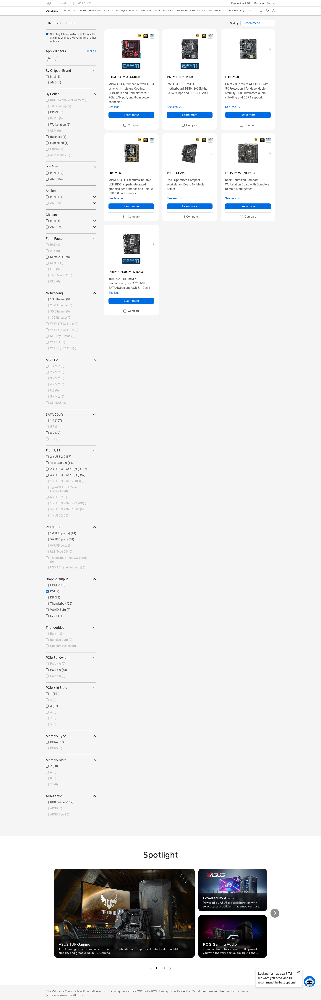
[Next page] (170, 968)
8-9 (48, 432)
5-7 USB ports (55, 538)
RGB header (53, 801)
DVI (48, 590)
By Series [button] (52, 94)
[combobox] (257, 23)
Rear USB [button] (53, 527)
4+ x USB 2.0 (54, 462)
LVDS (49, 615)
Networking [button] (54, 293)
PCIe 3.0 (51, 669)
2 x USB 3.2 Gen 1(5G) (60, 468)
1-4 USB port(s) (56, 532)
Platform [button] (52, 167)
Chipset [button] (51, 215)
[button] (271, 3)
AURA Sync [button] (54, 796)
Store (67, 10)
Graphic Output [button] (57, 579)
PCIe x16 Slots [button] (56, 688)
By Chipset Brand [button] (58, 71)
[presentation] (271, 23)
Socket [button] (51, 191)
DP (48, 596)
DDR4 (49, 741)
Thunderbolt (54, 602)
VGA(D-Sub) (53, 609)
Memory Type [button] (56, 736)
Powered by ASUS (241, 3)
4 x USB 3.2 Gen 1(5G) (60, 474)
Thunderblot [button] (55, 627)
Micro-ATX (52, 256)
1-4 (48, 419)
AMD (49, 81)
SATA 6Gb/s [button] (55, 414)
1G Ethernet (53, 298)
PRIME (50, 111)
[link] (52, 11)
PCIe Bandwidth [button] (57, 657)
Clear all (90, 51)
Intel (48, 76)
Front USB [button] (53, 451)
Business (259, 3)
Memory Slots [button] (56, 760)
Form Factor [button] (55, 239)
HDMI (49, 584)
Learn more (131, 115)
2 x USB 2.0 (53, 456)
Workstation (53, 123)
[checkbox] (131, 125)
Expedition (52, 142)
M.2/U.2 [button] (52, 360)
